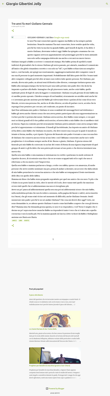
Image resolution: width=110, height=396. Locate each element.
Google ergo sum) (61, 37)
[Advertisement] (55, 266)
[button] (12, 30)
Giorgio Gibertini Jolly (23, 4)
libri (20, 220)
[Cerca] (44, 3)
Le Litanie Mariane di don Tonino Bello (43, 329)
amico (14, 220)
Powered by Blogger (56, 389)
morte (26, 220)
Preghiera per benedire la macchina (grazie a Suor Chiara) (49, 366)
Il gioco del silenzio (36, 295)
